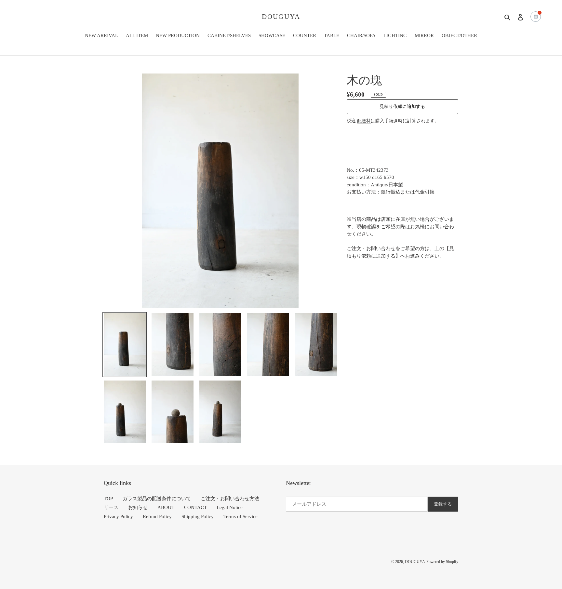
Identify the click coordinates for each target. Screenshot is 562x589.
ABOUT (165, 507)
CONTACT (195, 507)
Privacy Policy (118, 516)
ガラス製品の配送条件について (157, 498)
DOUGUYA (281, 16)
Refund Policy (157, 516)
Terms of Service (240, 516)
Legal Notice (230, 507)
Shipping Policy (197, 516)
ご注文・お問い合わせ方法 (230, 498)
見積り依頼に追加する (402, 106)
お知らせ (138, 507)
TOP (108, 498)
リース (111, 507)
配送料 (364, 120)
